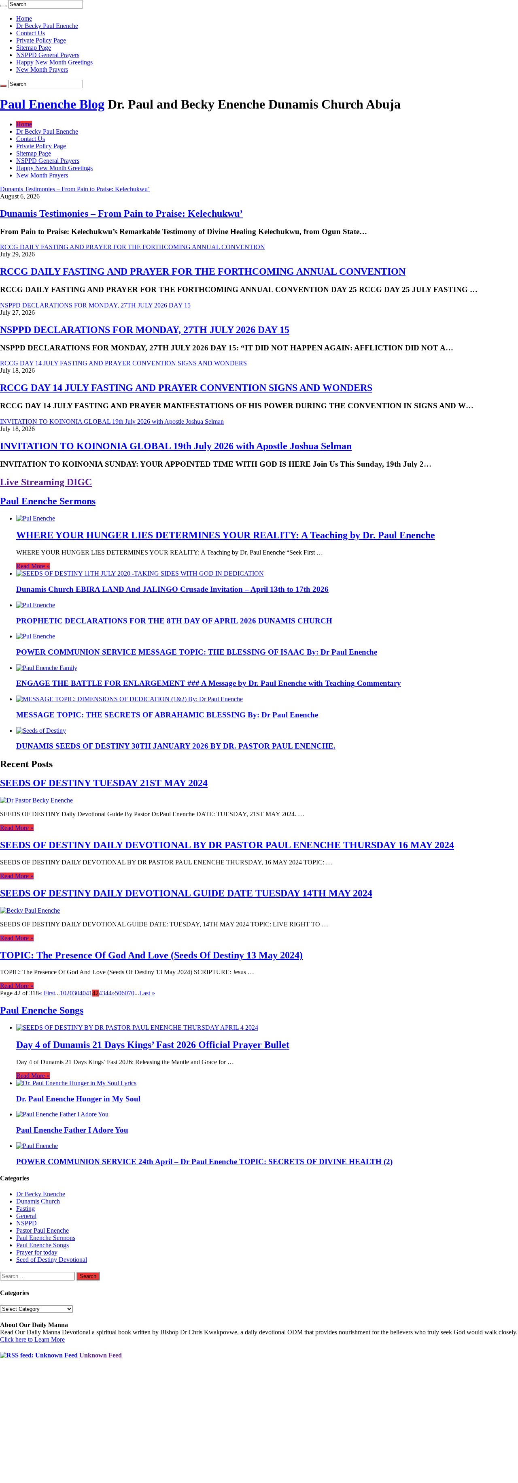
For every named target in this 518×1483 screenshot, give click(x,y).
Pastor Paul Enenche (42, 1230)
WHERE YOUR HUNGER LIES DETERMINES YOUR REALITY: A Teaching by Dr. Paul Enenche (225, 535)
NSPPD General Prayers (47, 54)
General (26, 1215)
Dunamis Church (38, 1201)
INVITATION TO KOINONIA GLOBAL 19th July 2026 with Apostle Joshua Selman (176, 446)
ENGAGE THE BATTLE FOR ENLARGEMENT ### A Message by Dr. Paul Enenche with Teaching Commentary (208, 683)
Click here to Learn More (32, 1339)
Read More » (33, 566)
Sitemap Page (33, 47)
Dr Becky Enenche (40, 1194)
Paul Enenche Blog (52, 104)
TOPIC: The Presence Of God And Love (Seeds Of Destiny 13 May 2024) (151, 955)
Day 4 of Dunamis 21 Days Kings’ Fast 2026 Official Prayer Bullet (152, 1044)
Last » (147, 993)
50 (118, 993)
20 (69, 993)
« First (47, 993)
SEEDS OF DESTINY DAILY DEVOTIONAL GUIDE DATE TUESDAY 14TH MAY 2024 (186, 893)
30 (76, 993)
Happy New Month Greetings (54, 62)
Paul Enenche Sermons (48, 501)
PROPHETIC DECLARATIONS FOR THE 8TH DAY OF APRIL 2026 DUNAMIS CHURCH (174, 621)
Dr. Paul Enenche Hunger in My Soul (78, 1099)
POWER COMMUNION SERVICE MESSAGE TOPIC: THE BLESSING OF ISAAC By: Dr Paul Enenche (196, 652)
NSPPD (26, 1223)
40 (82, 993)
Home (24, 18)
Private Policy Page (41, 40)
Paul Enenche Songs (41, 1010)
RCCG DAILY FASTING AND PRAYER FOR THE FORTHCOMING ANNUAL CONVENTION (202, 271)
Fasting (25, 1208)
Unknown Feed (100, 1355)
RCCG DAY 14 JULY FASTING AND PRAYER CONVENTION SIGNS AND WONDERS (186, 387)
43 (102, 993)
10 (63, 993)
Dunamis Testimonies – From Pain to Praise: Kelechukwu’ (121, 213)
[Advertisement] (243, 1424)
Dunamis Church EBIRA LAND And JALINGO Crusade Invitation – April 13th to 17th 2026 (172, 589)
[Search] (3, 6)
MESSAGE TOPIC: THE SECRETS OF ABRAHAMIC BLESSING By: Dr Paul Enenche (167, 715)
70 (131, 993)
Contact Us (30, 33)
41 (89, 993)
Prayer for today (36, 1252)
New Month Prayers (42, 69)
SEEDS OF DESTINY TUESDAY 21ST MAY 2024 (104, 783)
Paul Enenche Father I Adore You (72, 1130)
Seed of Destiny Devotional (51, 1259)
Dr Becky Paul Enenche (47, 25)
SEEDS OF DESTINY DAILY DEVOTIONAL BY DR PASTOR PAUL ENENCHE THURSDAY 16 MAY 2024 (227, 845)
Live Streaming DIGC (46, 482)
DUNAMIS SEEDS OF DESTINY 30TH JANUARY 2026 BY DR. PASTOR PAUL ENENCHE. (175, 746)
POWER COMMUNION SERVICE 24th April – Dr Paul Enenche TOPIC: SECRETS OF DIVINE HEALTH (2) (204, 1161)
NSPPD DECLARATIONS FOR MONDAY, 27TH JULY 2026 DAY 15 (144, 329)
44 (108, 993)
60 (124, 993)
